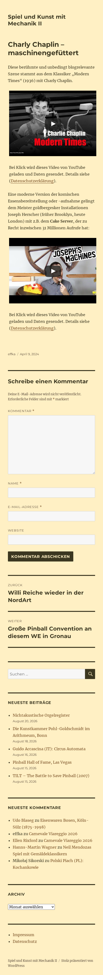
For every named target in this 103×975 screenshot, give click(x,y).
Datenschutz (25, 941)
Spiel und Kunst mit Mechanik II (37, 20)
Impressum (23, 934)
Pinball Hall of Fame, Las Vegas (42, 762)
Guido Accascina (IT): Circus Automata (49, 748)
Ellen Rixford (25, 840)
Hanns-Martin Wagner (35, 847)
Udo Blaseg (23, 820)
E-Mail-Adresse (25, 507)
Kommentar (21, 411)
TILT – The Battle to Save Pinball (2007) (51, 775)
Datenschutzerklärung (32, 180)
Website (16, 530)
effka (12, 354)
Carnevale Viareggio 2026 (53, 833)
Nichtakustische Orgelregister (41, 715)
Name (15, 483)
